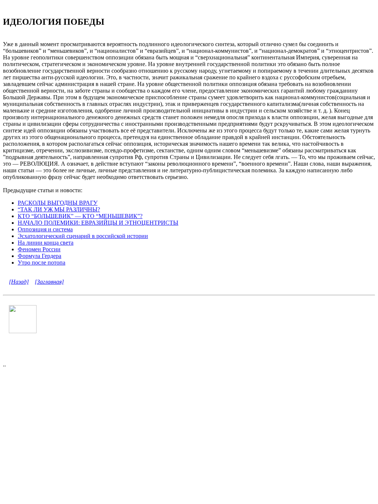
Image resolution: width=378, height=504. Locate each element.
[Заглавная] (49, 282)
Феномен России (39, 249)
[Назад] (19, 282)
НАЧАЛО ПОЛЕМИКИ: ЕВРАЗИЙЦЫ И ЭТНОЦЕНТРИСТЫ (98, 223)
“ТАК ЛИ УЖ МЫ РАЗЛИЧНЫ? (59, 209)
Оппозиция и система (45, 229)
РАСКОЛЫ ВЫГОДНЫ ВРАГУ (57, 203)
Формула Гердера (39, 256)
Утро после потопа (41, 262)
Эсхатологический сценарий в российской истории (83, 236)
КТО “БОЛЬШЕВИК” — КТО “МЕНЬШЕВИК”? (80, 216)
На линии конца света (45, 242)
